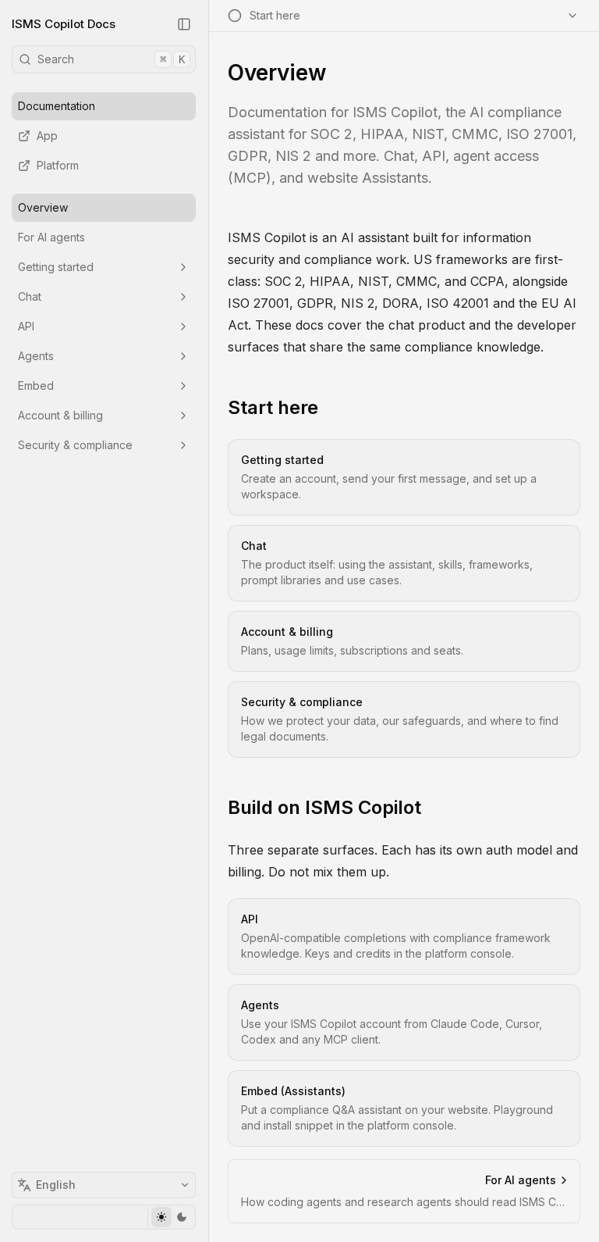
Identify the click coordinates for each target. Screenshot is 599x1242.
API (26, 326)
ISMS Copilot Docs (63, 23)
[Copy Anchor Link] (330, 407)
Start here (273, 407)
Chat (29, 296)
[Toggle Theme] (171, 1217)
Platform (58, 165)
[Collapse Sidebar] (184, 24)
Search (111, 59)
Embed (36, 385)
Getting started (56, 266)
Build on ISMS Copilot (324, 807)
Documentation (56, 105)
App (47, 135)
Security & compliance (75, 444)
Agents (36, 355)
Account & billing (60, 415)
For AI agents (51, 237)
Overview (43, 207)
